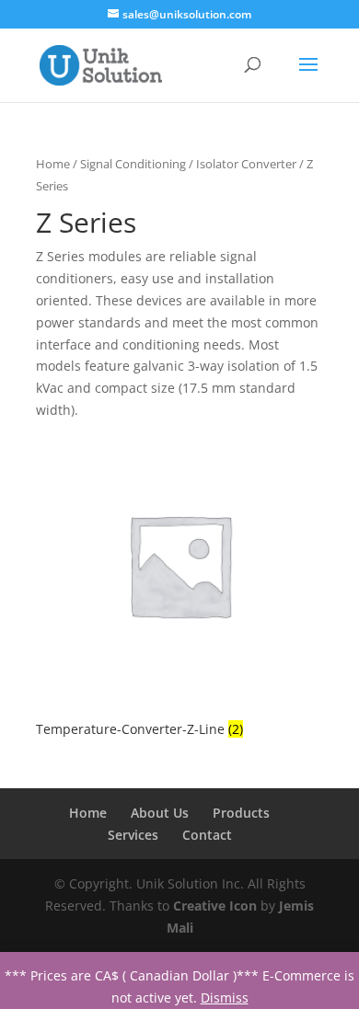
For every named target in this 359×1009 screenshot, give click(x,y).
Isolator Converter (246, 163)
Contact (207, 834)
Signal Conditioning (133, 163)
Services (133, 834)
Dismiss (225, 997)
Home (53, 163)
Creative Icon (215, 905)
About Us (160, 812)
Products (241, 812)
